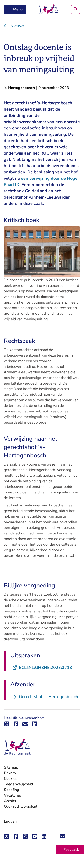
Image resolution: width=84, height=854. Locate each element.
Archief (10, 800)
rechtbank (14, 191)
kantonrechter (21, 349)
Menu (18, 9)
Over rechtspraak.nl (20, 806)
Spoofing (11, 789)
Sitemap (11, 767)
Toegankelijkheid (18, 784)
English (10, 821)
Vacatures (12, 795)
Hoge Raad (13, 389)
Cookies (10, 778)
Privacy (10, 773)
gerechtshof (24, 103)
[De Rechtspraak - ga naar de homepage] (17, 747)
